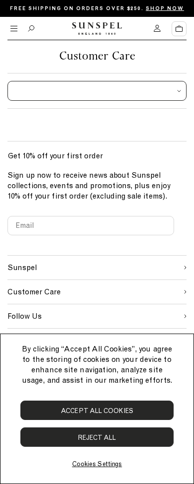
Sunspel (22, 267)
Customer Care (34, 291)
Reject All (97, 437)
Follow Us (24, 316)
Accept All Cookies (97, 411)
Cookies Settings (97, 464)
